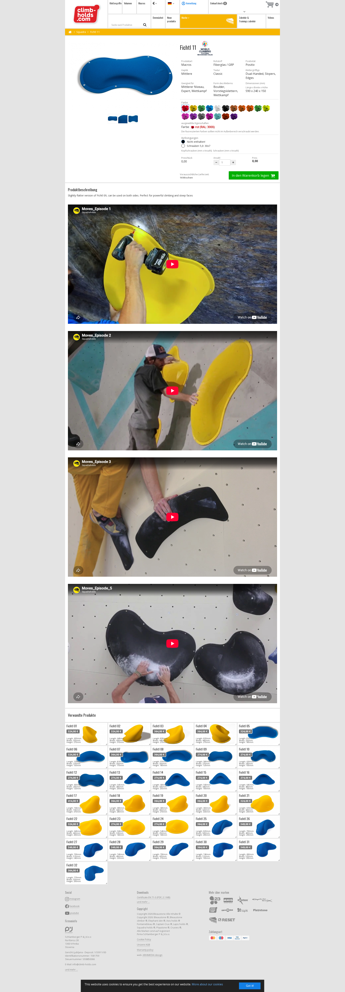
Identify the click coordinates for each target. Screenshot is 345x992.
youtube (74, 913)
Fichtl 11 (95, 32)
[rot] (185, 108)
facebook (74, 906)
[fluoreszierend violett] (193, 116)
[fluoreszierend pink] (185, 116)
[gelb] (193, 108)
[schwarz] (226, 108)
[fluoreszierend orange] (250, 108)
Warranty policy (145, 949)
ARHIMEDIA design (152, 955)
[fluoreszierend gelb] (266, 108)
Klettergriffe (115, 3)
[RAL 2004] (226, 116)
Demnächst (158, 17)
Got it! (250, 986)
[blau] (209, 108)
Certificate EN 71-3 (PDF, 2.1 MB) (153, 897)
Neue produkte (171, 19)
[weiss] (218, 108)
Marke (184, 17)
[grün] (201, 108)
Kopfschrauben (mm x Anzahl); (196, 150)
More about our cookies (207, 984)
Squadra (81, 32)
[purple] (209, 116)
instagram (75, 898)
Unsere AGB (143, 944)
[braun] (234, 108)
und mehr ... (71, 969)
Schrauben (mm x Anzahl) (226, 150)
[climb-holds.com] (86, 14)
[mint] (218, 116)
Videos (271, 17)
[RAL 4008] (234, 116)
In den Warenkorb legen (251, 175)
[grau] (201, 116)
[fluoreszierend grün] (258, 108)
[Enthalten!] (183, 146)
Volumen (128, 3)
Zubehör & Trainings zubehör (247, 19)
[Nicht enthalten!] (183, 141)
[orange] (242, 108)
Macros (141, 3)
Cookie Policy (144, 939)
